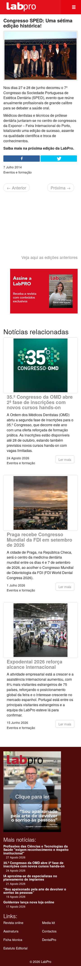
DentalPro (49, 939)
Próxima (61, 188)
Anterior (16, 188)
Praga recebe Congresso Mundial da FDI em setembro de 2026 (39, 539)
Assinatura (10, 931)
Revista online (13, 922)
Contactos (49, 931)
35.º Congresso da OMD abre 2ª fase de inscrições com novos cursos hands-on (40, 402)
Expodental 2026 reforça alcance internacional (34, 664)
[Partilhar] (21, 158)
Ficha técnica (12, 939)
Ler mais (64, 459)
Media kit (48, 922)
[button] (74, 7)
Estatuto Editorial (15, 948)
